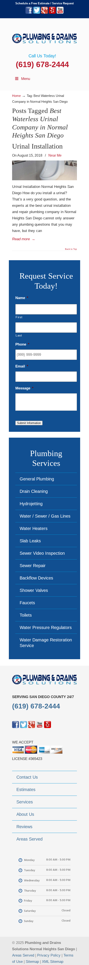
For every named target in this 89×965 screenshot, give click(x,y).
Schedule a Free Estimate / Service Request (44, 3)
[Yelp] (52, 12)
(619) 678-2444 (42, 64)
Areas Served (23, 955)
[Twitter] (36, 12)
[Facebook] (28, 12)
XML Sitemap (52, 962)
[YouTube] (60, 12)
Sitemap (32, 962)
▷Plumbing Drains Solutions (44, 36)
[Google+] (44, 12)
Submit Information (29, 423)
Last (19, 335)
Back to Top (71, 249)
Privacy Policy (48, 955)
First (19, 317)
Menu (25, 79)
